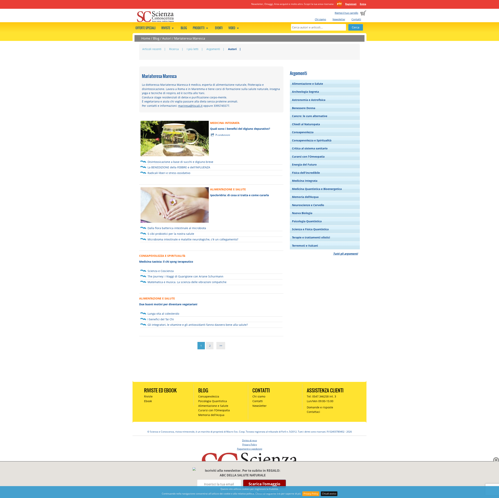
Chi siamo (320, 19)
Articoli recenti (151, 49)
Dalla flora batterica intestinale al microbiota (177, 228)
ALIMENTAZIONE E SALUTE (228, 189)
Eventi (219, 28)
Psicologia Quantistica (307, 221)
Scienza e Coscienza (161, 271)
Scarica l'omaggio (264, 484)
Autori (166, 38)
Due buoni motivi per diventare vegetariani (168, 304)
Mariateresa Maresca (189, 38)
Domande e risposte (320, 407)
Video (232, 28)
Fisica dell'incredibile (306, 173)
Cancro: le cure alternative (309, 116)
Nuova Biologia (302, 213)
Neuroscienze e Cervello (308, 205)
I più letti (192, 49)
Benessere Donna (303, 108)
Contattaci (313, 412)
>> (220, 345)
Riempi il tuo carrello (346, 13)
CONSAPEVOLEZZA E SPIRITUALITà (162, 256)
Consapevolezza (302, 132)
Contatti (356, 19)
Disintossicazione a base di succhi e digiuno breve (180, 162)
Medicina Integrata (304, 181)
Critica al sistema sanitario (310, 148)
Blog (184, 28)
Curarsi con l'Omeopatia (308, 156)
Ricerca (174, 49)
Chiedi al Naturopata (306, 124)
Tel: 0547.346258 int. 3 (321, 396)
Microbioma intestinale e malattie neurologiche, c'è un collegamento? (193, 239)
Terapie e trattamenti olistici (311, 237)
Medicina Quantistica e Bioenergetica (317, 189)
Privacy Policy (310, 493)
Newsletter (339, 19)
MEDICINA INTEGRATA (225, 123)
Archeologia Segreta (305, 92)
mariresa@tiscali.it (190, 106)
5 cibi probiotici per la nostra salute (171, 234)
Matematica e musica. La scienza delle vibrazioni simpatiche (187, 282)
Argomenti (213, 49)
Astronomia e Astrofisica (308, 100)
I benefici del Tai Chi (161, 319)
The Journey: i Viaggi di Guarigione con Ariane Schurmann (185, 276)
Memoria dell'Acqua (305, 197)
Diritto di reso (249, 440)
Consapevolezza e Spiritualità (311, 140)
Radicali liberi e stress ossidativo (169, 173)
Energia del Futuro (304, 164)
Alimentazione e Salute (307, 84)
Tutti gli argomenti (345, 253)
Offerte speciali (145, 28)
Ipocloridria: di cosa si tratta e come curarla (239, 195)
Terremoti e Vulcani (305, 245)
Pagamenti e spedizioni (249, 448)
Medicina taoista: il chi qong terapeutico (166, 261)
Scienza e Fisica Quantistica (310, 229)
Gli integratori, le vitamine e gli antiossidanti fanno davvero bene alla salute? (198, 325)
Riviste (166, 28)
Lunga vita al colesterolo (163, 313)
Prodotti (199, 28)
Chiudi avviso (329, 493)
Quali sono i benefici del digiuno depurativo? (240, 129)
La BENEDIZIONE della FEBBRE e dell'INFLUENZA (179, 167)
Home (145, 38)
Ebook (148, 401)
